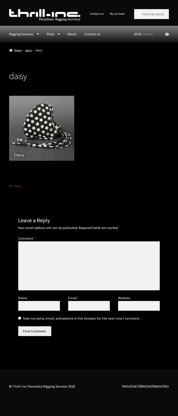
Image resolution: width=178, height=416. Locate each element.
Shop (50, 34)
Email (73, 298)
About (72, 34)
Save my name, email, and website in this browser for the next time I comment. (81, 318)
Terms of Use (129, 386)
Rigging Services (21, 34)
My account (117, 14)
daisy (28, 50)
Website (124, 298)
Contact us (97, 14)
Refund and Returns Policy (153, 386)
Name (23, 298)
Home (18, 50)
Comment (27, 238)
